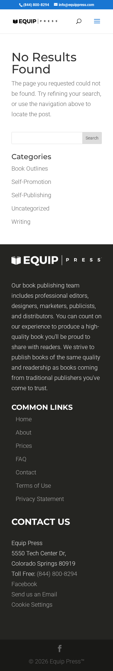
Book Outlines (29, 168)
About (23, 432)
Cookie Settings (31, 604)
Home (24, 419)
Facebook (24, 584)
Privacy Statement (40, 498)
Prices (24, 445)
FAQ (21, 459)
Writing (20, 221)
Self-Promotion (31, 181)
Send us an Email (34, 594)
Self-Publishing (31, 195)
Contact (26, 472)
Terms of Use (33, 485)
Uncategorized (30, 208)
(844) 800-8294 (57, 573)
